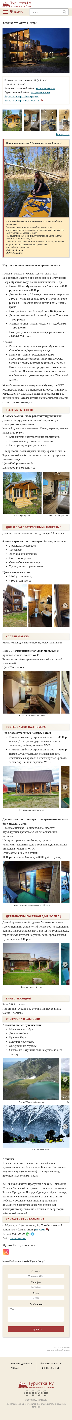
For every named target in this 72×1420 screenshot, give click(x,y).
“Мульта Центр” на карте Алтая (22, 100)
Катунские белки (40, 92)
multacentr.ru (18, 1238)
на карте (40, 1229)
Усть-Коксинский (45, 88)
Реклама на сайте (51, 1363)
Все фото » (62, 134)
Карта (18, 12)
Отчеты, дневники (21, 1363)
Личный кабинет (50, 1367)
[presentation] (66, 120)
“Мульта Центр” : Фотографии (22, 96)
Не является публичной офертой (57, 1350)
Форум (15, 1367)
